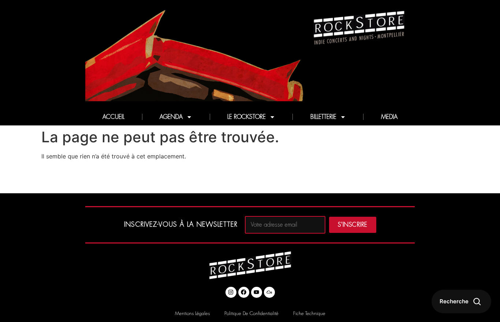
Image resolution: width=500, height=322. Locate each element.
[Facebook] (243, 292)
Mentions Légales (192, 313)
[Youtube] (256, 292)
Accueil (113, 117)
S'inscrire (352, 225)
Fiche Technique (309, 313)
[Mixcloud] (269, 292)
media (389, 117)
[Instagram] (230, 292)
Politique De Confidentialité (251, 313)
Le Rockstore (246, 117)
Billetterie (323, 117)
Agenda (171, 117)
